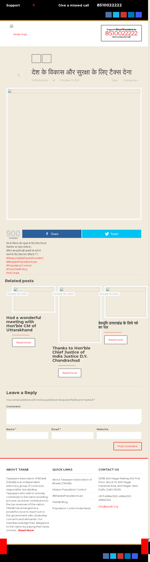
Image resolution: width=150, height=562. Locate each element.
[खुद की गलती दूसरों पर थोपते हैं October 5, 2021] (3, 546)
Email (56, 429)
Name (11, 429)
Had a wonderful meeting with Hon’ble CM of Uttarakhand (23, 323)
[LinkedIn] (131, 15)
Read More (26, 530)
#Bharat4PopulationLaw (67, 495)
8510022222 (109, 5)
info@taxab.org (108, 506)
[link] (12, 272)
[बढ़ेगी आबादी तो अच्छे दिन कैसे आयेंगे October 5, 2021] (144, 546)
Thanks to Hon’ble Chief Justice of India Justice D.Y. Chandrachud (71, 354)
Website (102, 429)
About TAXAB (14, 552)
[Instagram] (139, 15)
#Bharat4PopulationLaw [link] (21, 261)
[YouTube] (124, 15)
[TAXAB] (18, 33)
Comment (13, 406)
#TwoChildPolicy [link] (16, 269)
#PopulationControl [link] (18, 265)
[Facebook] (108, 15)
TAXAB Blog (60, 501)
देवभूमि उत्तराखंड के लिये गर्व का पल (118, 325)
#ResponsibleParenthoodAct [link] (24, 258)
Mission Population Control (69, 489)
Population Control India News (71, 508)
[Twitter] (116, 15)
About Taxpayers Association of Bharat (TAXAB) (72, 481)
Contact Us (32, 552)
